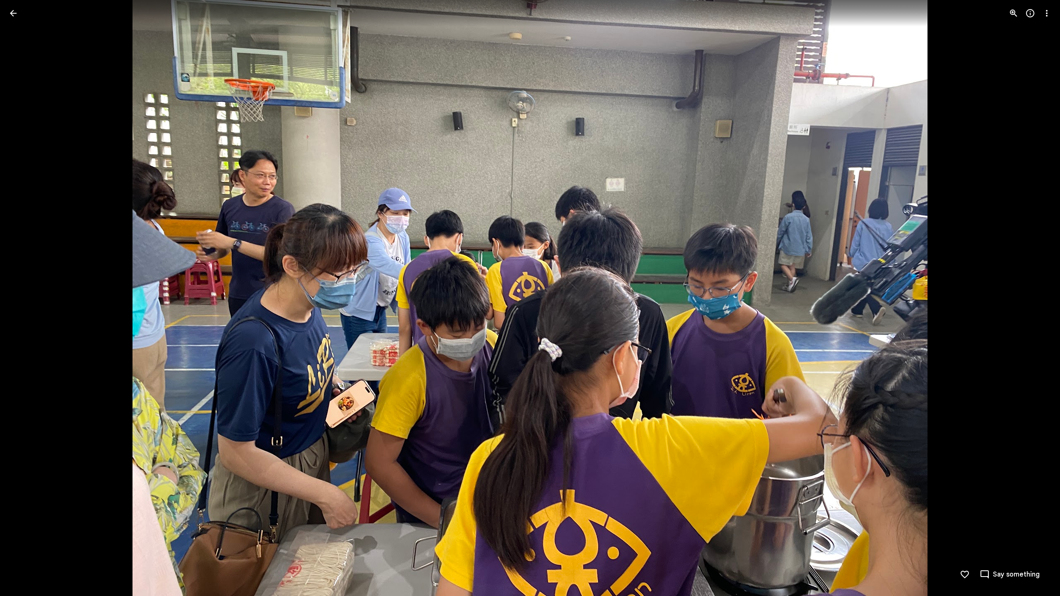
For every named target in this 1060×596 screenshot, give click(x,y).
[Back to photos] (13, 13)
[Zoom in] (1013, 13)
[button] (23, 298)
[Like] (965, 574)
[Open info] (1030, 13)
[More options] (1046, 13)
